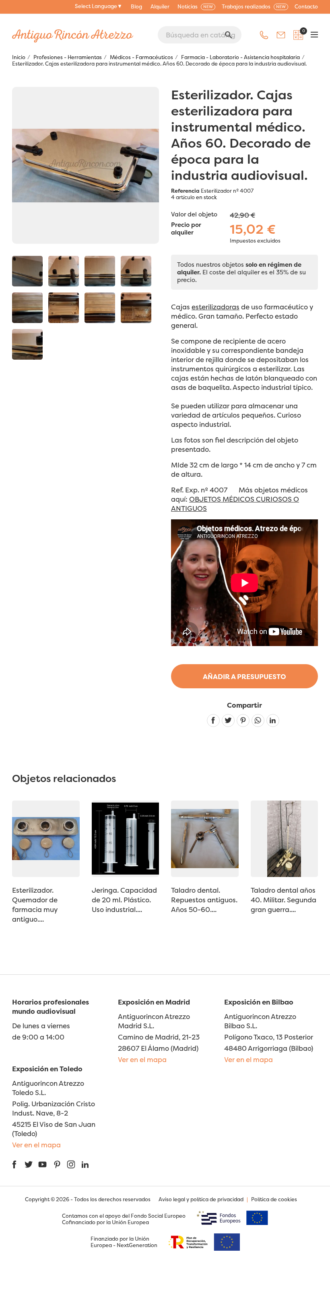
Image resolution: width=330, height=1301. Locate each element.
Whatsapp (258, 720)
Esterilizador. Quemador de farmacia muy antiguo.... (35, 904)
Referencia (185, 190)
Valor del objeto (194, 214)
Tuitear (228, 720)
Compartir (213, 720)
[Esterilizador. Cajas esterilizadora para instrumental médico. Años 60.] (27, 271)
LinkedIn (85, 1164)
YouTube (42, 1164)
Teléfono (264, 35)
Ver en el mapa (142, 1059)
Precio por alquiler (186, 229)
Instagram (71, 1164)
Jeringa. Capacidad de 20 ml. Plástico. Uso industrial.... (124, 899)
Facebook (14, 1164)
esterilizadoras (215, 306)
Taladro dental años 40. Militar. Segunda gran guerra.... (283, 899)
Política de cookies (274, 1199)
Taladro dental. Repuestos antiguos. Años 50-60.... (204, 899)
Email (280, 35)
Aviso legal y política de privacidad (201, 1199)
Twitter (28, 1164)
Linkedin (273, 720)
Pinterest (243, 720)
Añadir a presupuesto (244, 676)
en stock (206, 197)
